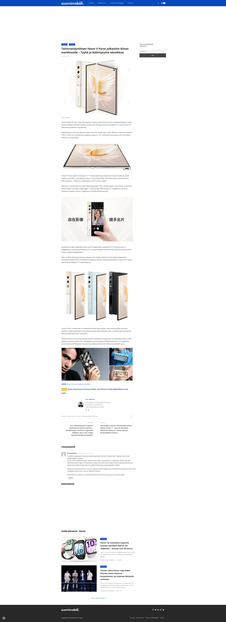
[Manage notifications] (3, 618)
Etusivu (91, 3)
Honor (64, 44)
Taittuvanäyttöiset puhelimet (89, 416)
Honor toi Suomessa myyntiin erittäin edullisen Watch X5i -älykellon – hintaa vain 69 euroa (116, 545)
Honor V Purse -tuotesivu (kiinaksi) (79, 384)
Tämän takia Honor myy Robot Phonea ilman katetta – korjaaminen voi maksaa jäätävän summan (117, 574)
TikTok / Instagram (117, 3)
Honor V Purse (71, 416)
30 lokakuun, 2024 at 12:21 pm (85, 453)
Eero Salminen (90, 399)
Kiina (79, 416)
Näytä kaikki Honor (98, 598)
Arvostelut (102, 3)
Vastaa (71, 478)
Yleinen (72, 44)
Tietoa (130, 3)
